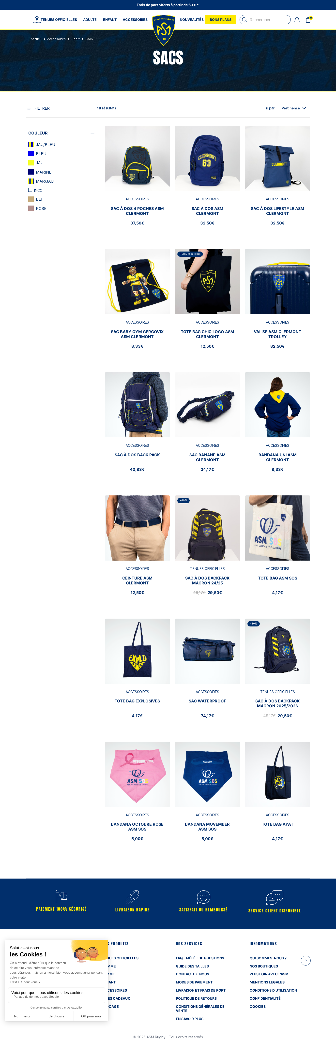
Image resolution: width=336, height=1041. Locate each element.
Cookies (258, 1006)
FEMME (108, 974)
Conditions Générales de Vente (200, 1008)
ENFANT (109, 982)
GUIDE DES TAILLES (192, 966)
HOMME (109, 966)
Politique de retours (196, 998)
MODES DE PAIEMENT (194, 982)
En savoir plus (189, 1019)
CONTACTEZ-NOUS (192, 974)
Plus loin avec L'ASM (269, 974)
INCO (38, 190)
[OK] (244, 20)
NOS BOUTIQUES (264, 966)
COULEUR (38, 133)
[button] (297, 19)
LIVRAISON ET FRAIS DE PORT (201, 990)
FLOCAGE (110, 1006)
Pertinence (291, 108)
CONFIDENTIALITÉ (265, 998)
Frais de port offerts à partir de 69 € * (168, 5)
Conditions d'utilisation (273, 990)
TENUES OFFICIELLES (120, 958)
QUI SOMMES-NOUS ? (268, 958)
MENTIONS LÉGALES (267, 982)
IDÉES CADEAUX (116, 998)
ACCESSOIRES (114, 990)
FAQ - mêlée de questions (200, 958)
